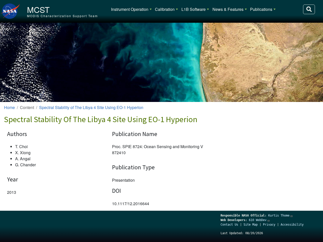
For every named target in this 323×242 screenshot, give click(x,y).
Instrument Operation (129, 9)
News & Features (228, 9)
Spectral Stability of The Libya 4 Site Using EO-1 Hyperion (91, 107)
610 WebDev (257, 220)
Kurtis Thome (278, 215)
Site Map (251, 224)
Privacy (269, 224)
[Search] (309, 9)
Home (9, 107)
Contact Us (229, 224)
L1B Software (193, 9)
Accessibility (292, 224)
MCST (38, 9)
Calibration (165, 9)
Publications (261, 9)
